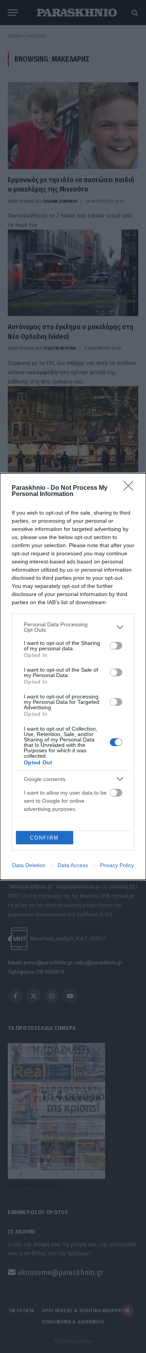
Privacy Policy (117, 865)
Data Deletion (29, 865)
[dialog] (73, 676)
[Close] (130, 488)
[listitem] (73, 627)
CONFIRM (44, 838)
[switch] (116, 646)
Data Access (73, 865)
